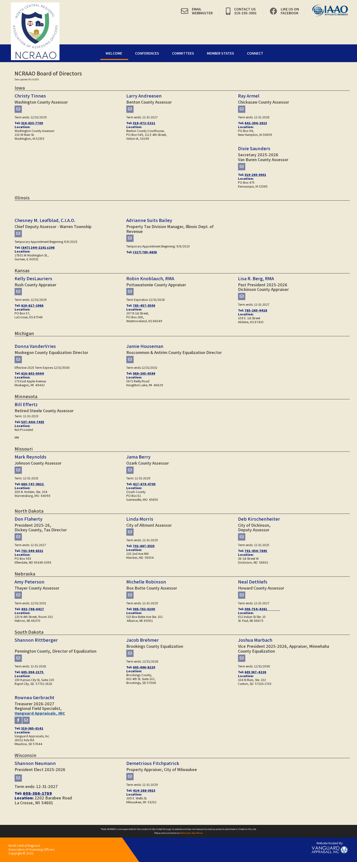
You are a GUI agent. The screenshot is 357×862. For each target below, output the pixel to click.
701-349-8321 (32, 551)
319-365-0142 (32, 728)
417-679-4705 (144, 484)
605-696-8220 (144, 667)
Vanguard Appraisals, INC (40, 713)
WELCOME (114, 53)
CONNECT (255, 53)
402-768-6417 (32, 609)
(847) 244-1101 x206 (38, 247)
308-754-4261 (262, 609)
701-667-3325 (144, 546)
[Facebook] (18, 720)
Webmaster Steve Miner (191, 833)
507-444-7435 (32, 422)
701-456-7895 (256, 551)
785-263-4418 (256, 310)
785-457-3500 (144, 305)
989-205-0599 (144, 373)
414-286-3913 (144, 790)
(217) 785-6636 (145, 252)
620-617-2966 (32, 305)
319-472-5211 (144, 123)
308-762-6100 (144, 609)
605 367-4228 (255, 672)
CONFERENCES (147, 53)
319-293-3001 (255, 174)
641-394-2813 (256, 123)
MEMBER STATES (220, 53)
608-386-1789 (37, 793)
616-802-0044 (32, 373)
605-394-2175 (32, 672)
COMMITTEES (183, 53)
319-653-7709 (32, 123)
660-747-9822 (33, 484)
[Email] (18, 109)
